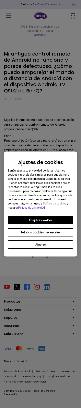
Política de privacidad (31, 207)
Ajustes (40, 244)
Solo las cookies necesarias (40, 232)
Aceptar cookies (40, 220)
